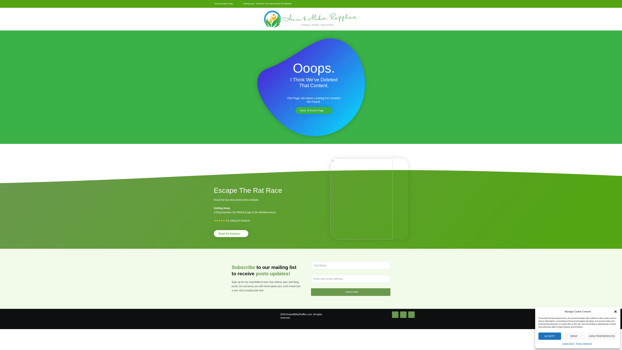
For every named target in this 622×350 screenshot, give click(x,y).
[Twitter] (411, 4)
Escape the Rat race (248, 190)
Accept (550, 336)
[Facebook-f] (405, 4)
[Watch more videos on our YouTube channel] (411, 314)
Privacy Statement (584, 344)
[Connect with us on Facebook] (395, 314)
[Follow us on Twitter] (403, 314)
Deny (573, 336)
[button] (615, 311)
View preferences (602, 336)
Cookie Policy (568, 344)
